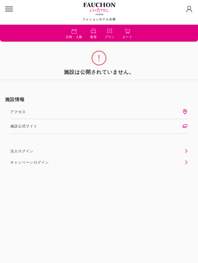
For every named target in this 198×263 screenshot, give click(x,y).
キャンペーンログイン (29, 162)
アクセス (18, 112)
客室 (93, 37)
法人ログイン (22, 151)
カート (127, 37)
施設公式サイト (23, 126)
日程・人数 (74, 37)
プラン (110, 37)
